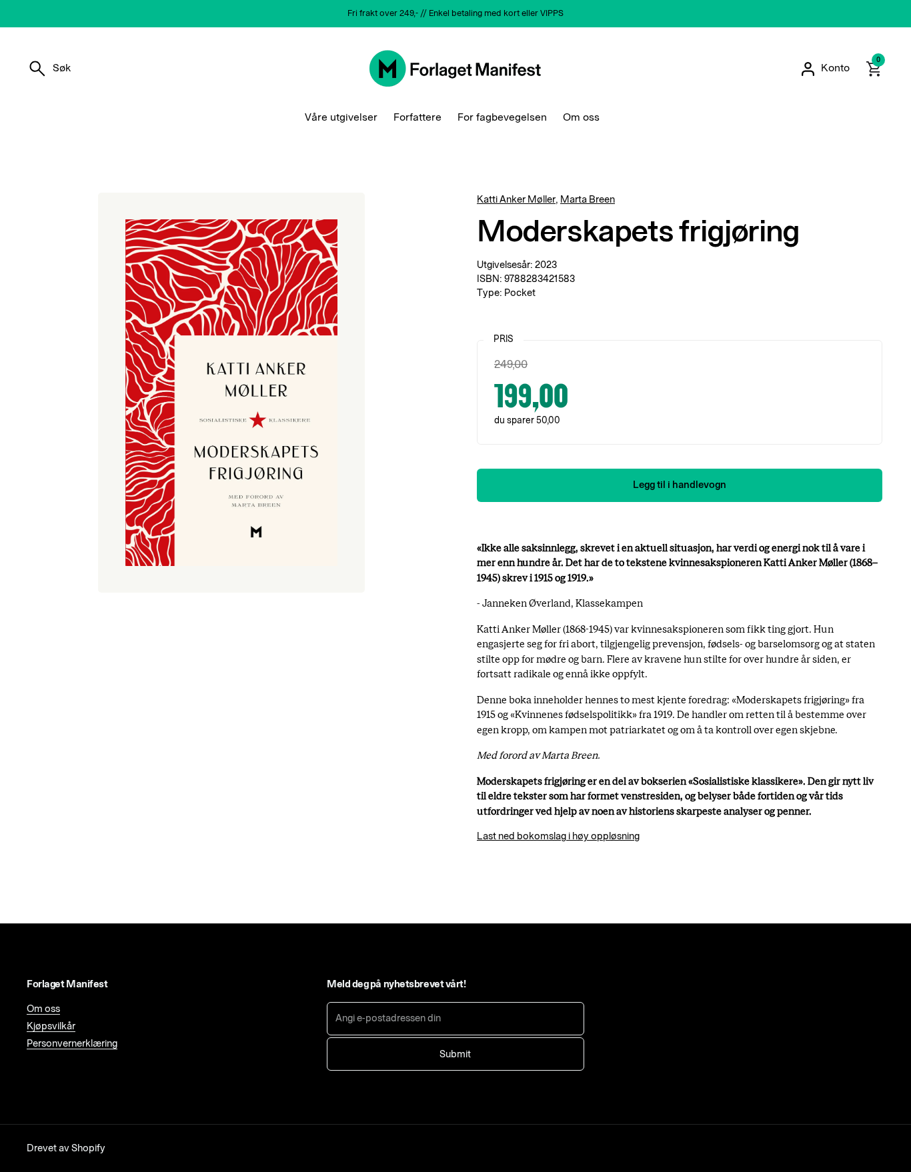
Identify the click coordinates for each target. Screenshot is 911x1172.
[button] (49, 68)
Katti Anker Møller (516, 200)
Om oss (43, 1009)
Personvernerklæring (72, 1044)
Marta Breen (587, 200)
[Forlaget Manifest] (455, 68)
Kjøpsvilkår (51, 1026)
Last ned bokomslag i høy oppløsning (558, 836)
